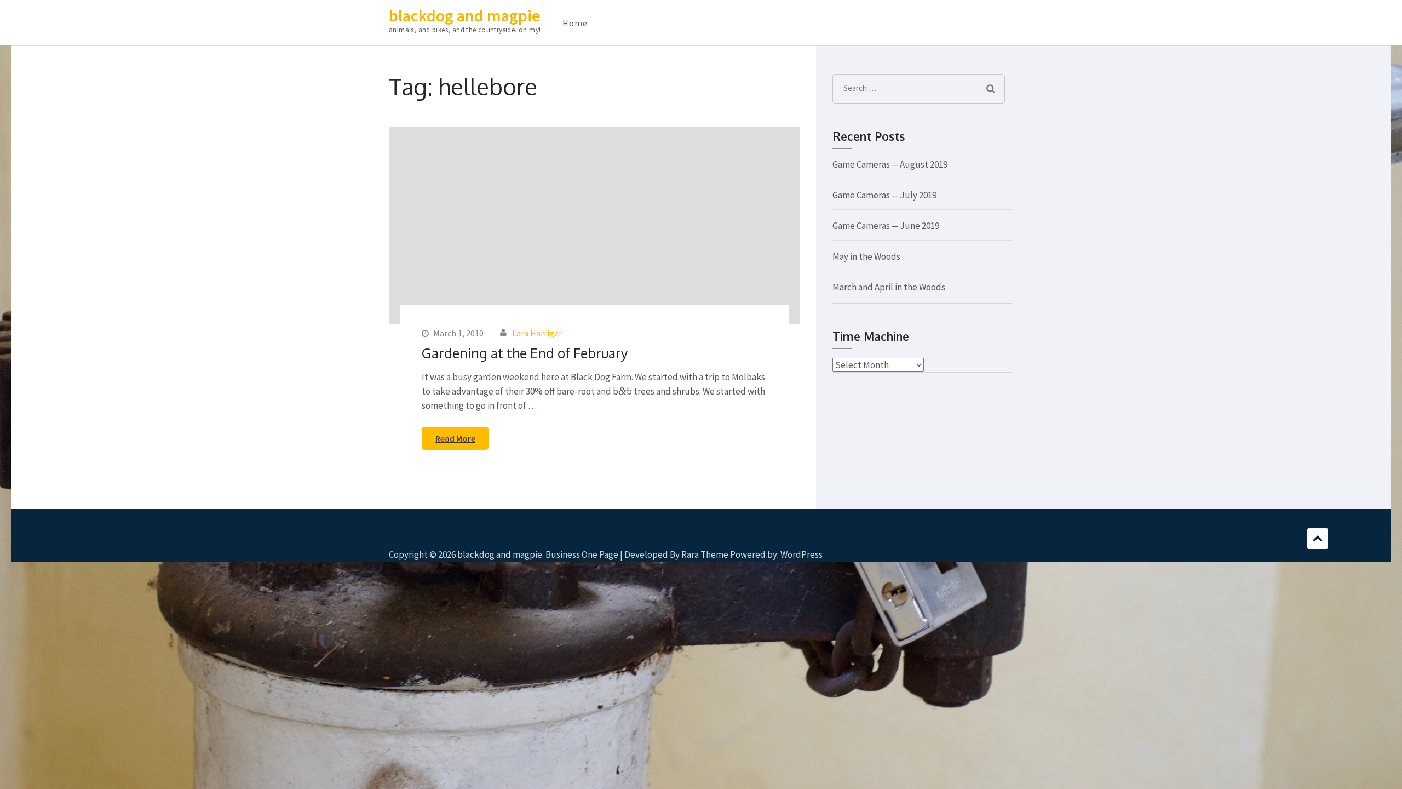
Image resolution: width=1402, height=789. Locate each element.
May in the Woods (866, 256)
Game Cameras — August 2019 (889, 164)
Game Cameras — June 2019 (885, 226)
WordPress (801, 554)
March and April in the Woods (888, 287)
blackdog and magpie (465, 15)
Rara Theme (704, 554)
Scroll (1317, 538)
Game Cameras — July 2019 (884, 195)
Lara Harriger (537, 333)
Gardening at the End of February (525, 353)
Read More (455, 438)
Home (575, 23)
